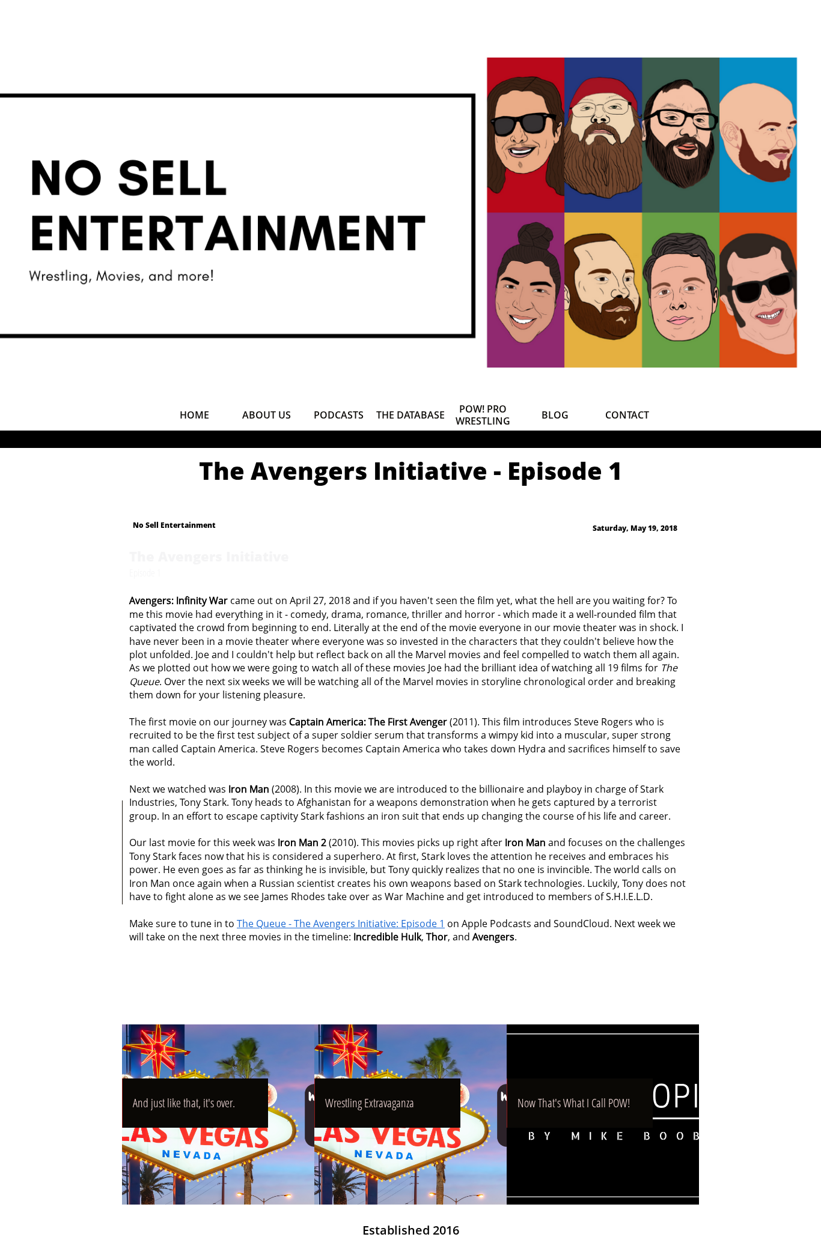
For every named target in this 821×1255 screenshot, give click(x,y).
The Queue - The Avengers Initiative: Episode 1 (341, 923)
